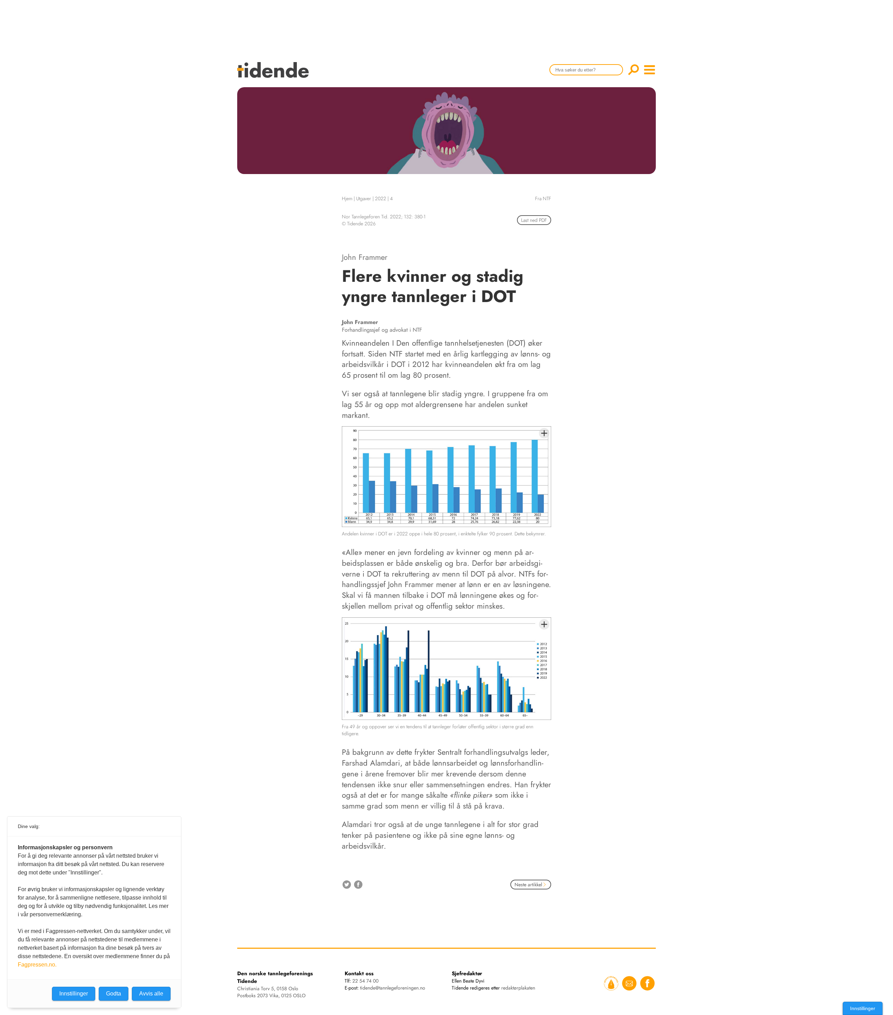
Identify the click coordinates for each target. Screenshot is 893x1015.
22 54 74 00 (365, 980)
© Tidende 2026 (359, 223)
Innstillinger (862, 1008)
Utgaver (363, 198)
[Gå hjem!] (274, 74)
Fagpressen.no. (37, 965)
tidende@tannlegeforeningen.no (392, 987)
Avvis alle (151, 994)
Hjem (347, 198)
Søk (633, 69)
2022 (380, 198)
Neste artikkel (528, 884)
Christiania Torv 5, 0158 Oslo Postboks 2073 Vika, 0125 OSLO (271, 992)
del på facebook (358, 884)
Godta (113, 994)
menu (649, 69)
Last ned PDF (534, 220)
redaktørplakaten (518, 987)
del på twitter (347, 884)
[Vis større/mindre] (544, 433)
